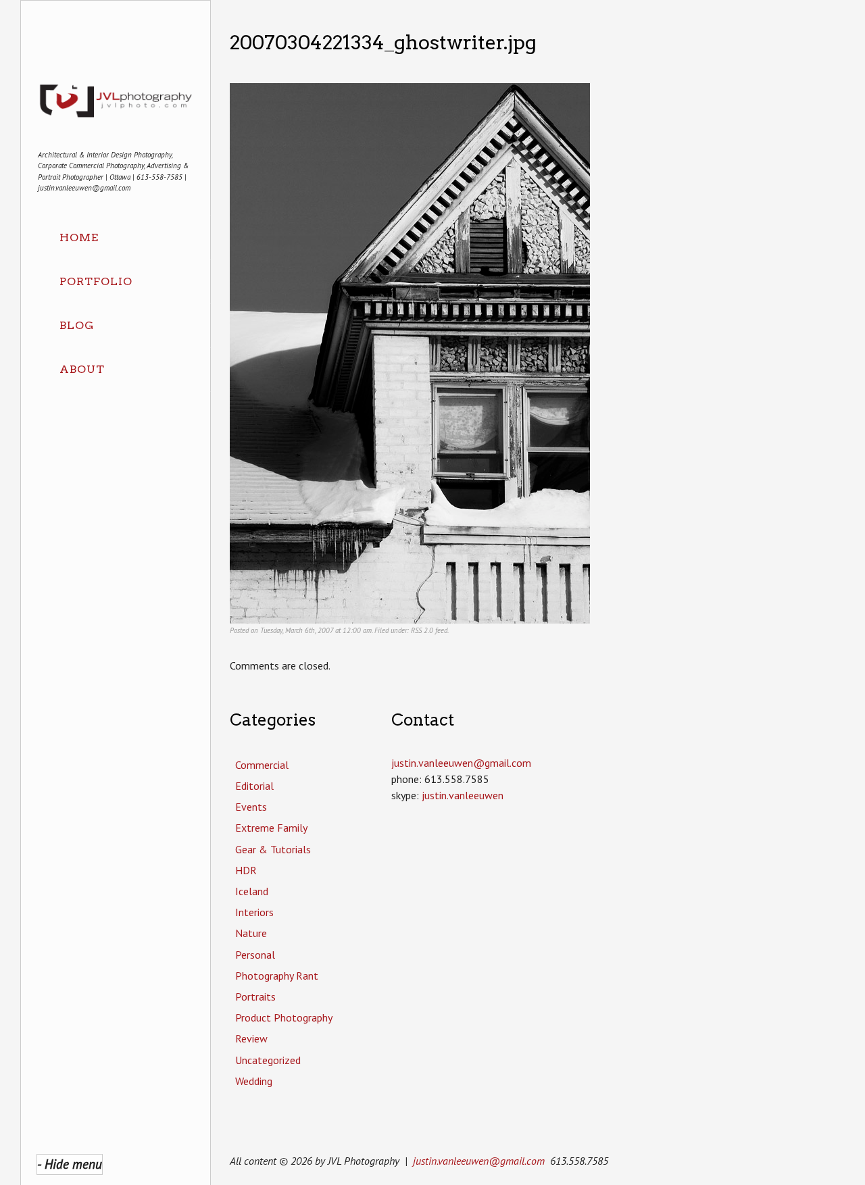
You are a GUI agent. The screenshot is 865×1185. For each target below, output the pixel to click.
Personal (255, 954)
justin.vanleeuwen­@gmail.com (461, 763)
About (82, 369)
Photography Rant (276, 975)
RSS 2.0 (422, 630)
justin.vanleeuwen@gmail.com (479, 1160)
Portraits (255, 996)
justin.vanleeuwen (462, 795)
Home (79, 237)
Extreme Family (271, 827)
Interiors (254, 912)
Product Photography (283, 1017)
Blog (76, 325)
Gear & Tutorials (273, 849)
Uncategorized (268, 1060)
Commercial (262, 765)
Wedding (253, 1081)
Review (251, 1038)
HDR (246, 870)
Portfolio (95, 281)
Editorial (254, 785)
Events (251, 806)
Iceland (251, 891)
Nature (251, 933)
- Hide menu (69, 1163)
